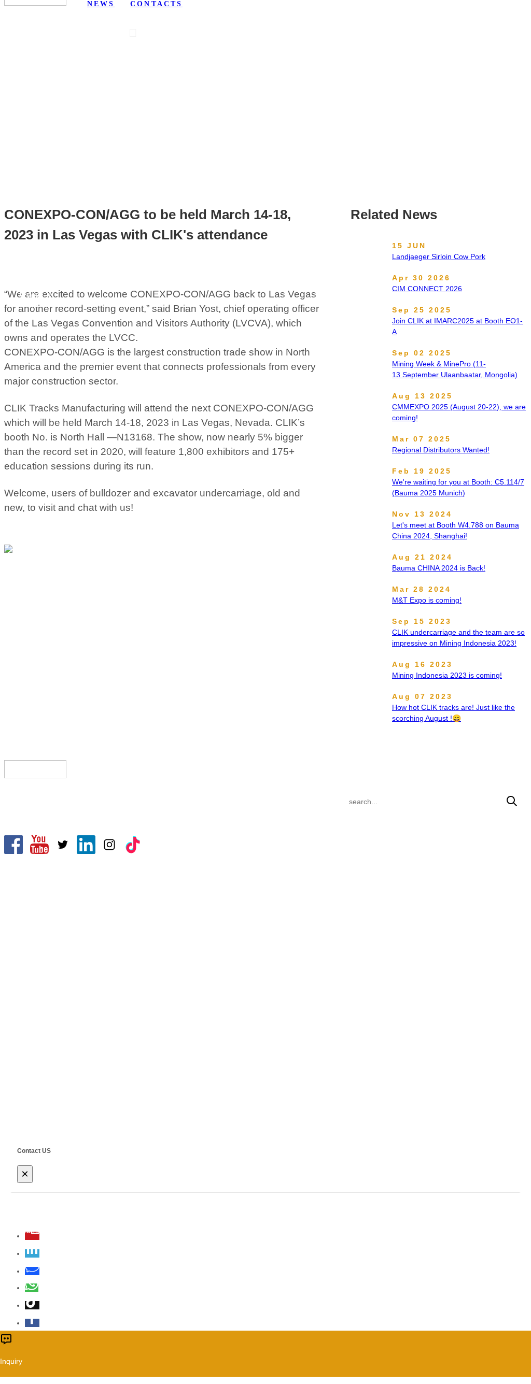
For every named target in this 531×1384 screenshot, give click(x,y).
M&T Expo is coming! (427, 600)
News (129, 109)
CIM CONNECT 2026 (427, 288)
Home (97, 109)
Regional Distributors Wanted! (441, 450)
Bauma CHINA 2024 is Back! (438, 568)
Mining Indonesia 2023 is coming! (447, 675)
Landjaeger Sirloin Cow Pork (438, 256)
